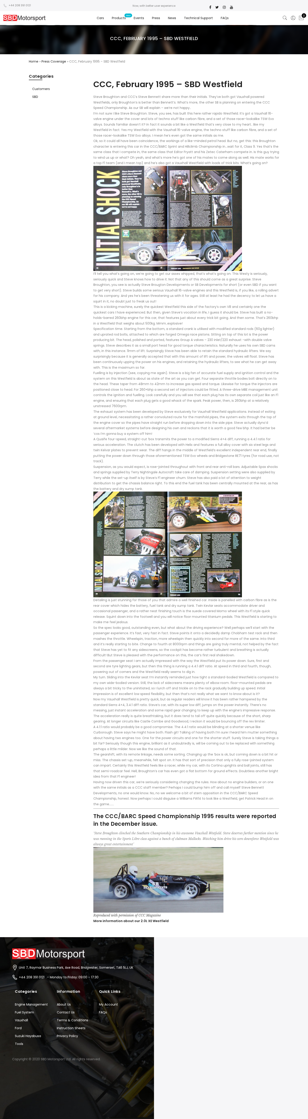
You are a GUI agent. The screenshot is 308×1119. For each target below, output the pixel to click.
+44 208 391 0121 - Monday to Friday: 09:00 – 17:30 (59, 977)
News (172, 18)
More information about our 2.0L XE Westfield (131, 921)
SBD (35, 97)
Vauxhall (21, 1020)
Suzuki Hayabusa (28, 1036)
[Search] (285, 18)
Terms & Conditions (72, 1020)
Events (139, 18)
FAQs (225, 18)
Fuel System (24, 1012)
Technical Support (198, 18)
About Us (64, 1004)
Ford (18, 1028)
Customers (41, 89)
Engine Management (31, 1004)
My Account (108, 1004)
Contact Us (66, 1012)
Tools (19, 1044)
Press (156, 18)
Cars (100, 18)
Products (119, 18)
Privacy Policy (67, 1036)
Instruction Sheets (71, 1028)
